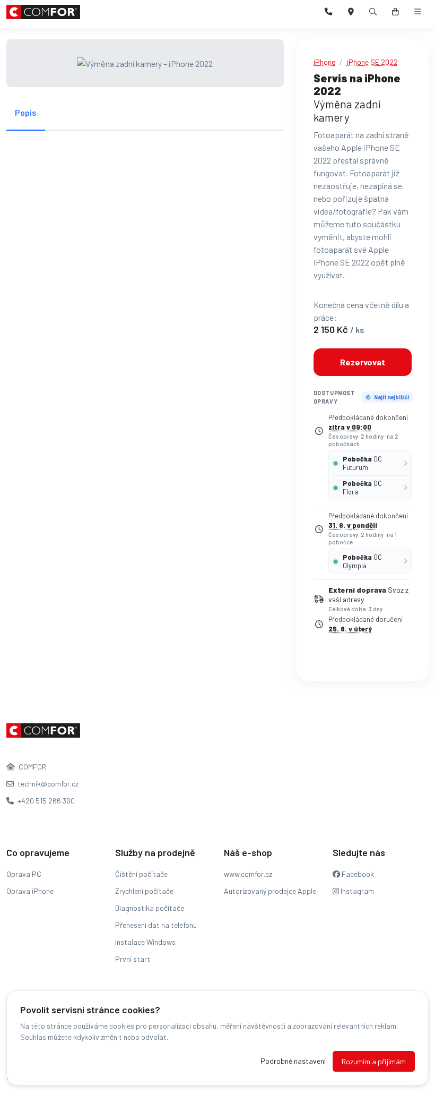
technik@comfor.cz (47, 783)
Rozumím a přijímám (374, 1061)
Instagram (356, 890)
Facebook (357, 873)
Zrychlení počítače (144, 890)
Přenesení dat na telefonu (156, 924)
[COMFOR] (43, 12)
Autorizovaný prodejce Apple (270, 890)
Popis (26, 112)
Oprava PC (23, 873)
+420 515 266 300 (45, 800)
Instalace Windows (145, 941)
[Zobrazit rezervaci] (395, 12)
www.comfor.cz (248, 873)
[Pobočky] (351, 12)
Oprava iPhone (30, 890)
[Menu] (418, 12)
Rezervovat (362, 362)
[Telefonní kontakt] (329, 12)
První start (132, 958)
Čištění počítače (141, 873)
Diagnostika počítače (149, 907)
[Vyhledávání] (373, 12)
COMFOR (31, 766)
